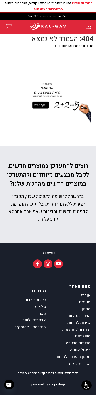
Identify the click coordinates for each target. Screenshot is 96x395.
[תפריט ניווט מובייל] (89, 27)
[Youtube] (58, 263)
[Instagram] (48, 263)
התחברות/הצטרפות (48, 9)
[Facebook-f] (37, 263)
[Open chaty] (9, 384)
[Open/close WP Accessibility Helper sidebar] (86, 385)
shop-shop (57, 384)
